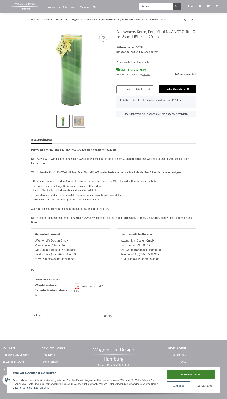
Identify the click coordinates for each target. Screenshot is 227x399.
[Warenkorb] (218, 6)
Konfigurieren (204, 385)
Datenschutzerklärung (35, 387)
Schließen (179, 385)
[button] (200, 6)
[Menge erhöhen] (149, 89)
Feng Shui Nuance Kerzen (143, 52)
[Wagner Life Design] (25, 6)
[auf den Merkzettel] (103, 38)
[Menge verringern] (120, 89)
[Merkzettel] (208, 6)
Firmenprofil (48, 354)
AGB (183, 362)
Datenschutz (179, 354)
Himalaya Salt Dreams (16, 354)
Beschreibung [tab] (41, 139)
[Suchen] (177, 6)
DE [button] (188, 6)
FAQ (94, 7)
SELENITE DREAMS (13, 362)
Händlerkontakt (49, 362)
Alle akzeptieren (191, 374)
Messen (84, 7)
